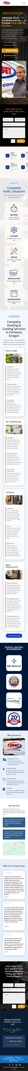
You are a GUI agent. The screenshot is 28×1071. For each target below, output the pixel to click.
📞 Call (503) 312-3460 (10, 50)
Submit (21, 141)
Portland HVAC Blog (9, 1059)
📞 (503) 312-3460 (14, 1041)
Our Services (9, 1057)
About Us (18, 1057)
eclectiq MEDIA (14, 1067)
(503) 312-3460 (13, 1061)
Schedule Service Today (14, 635)
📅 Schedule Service (10, 55)
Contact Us (20, 1059)
